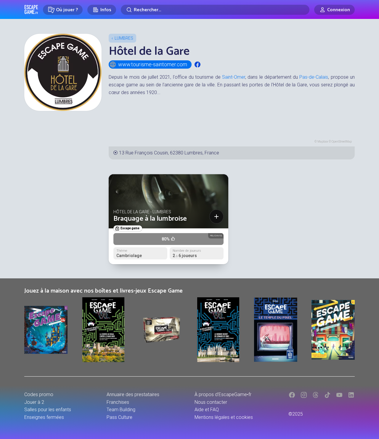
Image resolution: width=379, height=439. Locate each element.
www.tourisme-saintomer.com (152, 64)
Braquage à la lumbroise (150, 219)
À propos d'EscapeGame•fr (223, 394)
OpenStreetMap (342, 141)
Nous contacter (211, 402)
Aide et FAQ (207, 409)
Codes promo (38, 394)
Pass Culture (119, 417)
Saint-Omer (233, 77)
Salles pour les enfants (47, 409)
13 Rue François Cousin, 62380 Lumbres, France (169, 153)
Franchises (118, 402)
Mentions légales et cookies (224, 417)
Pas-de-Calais (313, 77)
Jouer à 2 (34, 402)
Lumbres (124, 38)
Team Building (121, 409)
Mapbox (322, 141)
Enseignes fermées (44, 417)
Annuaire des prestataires (133, 394)
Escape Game (31, 9)
